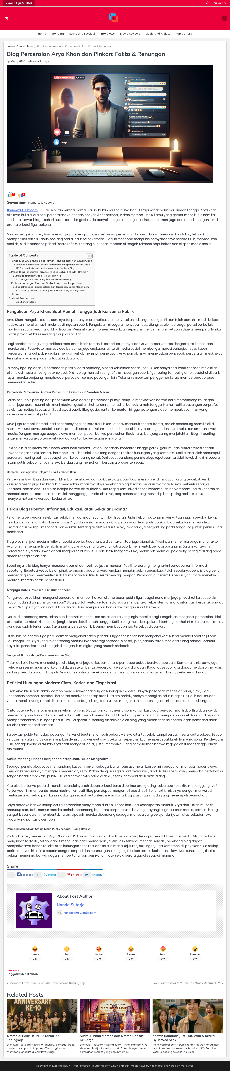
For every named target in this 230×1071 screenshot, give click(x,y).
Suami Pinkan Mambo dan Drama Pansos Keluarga (112, 1038)
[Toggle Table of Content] (88, 256)
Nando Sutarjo (39, 61)
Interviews (108, 33)
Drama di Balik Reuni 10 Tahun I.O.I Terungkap (33, 1038)
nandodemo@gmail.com (79, 913)
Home (42, 33)
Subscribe (220, 3)
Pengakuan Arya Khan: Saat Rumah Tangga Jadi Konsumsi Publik (51, 261)
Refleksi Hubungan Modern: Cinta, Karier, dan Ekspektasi (46, 283)
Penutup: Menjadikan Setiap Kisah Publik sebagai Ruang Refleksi (53, 290)
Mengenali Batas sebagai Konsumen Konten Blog (46, 279)
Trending (58, 33)
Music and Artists (157, 33)
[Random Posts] (6, 18)
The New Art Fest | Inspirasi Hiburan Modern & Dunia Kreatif (93, 1065)
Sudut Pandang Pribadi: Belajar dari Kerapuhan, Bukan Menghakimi (52, 287)
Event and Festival (82, 33)
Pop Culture (184, 33)
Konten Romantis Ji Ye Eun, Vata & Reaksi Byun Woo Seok (184, 1038)
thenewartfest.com (22, 210)
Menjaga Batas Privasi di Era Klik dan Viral (38, 275)
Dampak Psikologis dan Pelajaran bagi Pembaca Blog (47, 268)
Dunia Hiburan (28, 974)
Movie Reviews (130, 33)
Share (15, 294)
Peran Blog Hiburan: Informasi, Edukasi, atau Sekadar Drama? (49, 272)
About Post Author (23, 298)
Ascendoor (156, 1065)
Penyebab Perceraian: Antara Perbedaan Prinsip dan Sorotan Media (53, 264)
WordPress (186, 1065)
